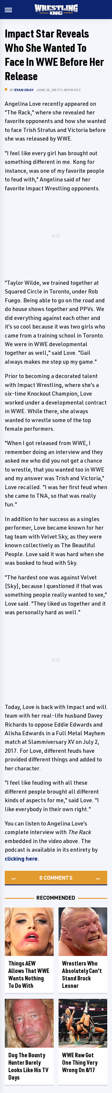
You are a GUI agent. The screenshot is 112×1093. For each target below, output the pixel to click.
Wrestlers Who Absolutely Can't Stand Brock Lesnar (82, 974)
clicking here (21, 858)
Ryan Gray (23, 90)
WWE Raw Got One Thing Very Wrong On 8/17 (79, 1062)
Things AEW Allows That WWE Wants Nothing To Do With (28, 974)
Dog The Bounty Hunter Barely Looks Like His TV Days (28, 1066)
